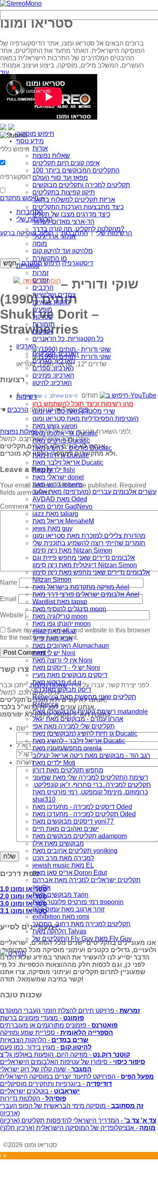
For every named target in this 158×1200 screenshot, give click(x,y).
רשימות (26, 396)
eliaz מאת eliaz (54, 630)
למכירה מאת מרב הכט (63, 858)
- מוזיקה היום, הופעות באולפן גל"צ (65, 1054)
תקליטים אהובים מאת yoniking (74, 850)
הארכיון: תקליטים (55, 353)
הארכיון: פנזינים (53, 375)
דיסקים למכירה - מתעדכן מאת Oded (82, 806)
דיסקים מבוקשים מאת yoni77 (73, 821)
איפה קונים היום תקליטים (66, 163)
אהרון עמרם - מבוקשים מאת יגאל (77, 718)
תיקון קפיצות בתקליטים (63, 192)
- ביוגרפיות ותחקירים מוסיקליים (56, 1083)
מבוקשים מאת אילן (58, 843)
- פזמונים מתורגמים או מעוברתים (58, 1025)
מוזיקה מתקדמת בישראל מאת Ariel (80, 587)
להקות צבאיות (51, 302)
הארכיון (26, 346)
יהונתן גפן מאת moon (61, 623)
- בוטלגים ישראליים (40, 1091)
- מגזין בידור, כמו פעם (46, 1047)
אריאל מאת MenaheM (63, 521)
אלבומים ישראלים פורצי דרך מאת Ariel (85, 594)
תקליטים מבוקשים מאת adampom (79, 836)
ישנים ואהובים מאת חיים (65, 828)
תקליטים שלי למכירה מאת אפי (73, 726)
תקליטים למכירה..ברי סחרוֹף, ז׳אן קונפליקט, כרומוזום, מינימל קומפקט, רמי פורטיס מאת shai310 (91, 792)
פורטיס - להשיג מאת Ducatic (72, 447)
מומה (39, 243)
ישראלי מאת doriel (58, 477)
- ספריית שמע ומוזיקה (56, 1032)
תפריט (16, 953)
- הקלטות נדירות (33, 1098)
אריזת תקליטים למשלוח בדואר (73, 199)
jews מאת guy (52, 528)
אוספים (42, 331)
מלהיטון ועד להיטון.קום (62, 250)
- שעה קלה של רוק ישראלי (46, 1069)
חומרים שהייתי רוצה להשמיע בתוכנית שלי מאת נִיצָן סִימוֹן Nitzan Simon (88, 547)
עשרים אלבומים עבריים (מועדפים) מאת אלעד (94, 491)
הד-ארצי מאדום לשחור (63, 221)
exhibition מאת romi (60, 916)
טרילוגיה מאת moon (60, 616)
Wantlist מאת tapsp (59, 601)
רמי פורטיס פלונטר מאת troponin (78, 901)
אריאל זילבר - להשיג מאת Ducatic (78, 740)
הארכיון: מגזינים (53, 360)
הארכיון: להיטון (52, 382)
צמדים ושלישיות (54, 294)
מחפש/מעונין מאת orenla (67, 748)
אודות (40, 148)
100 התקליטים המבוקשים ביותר (76, 170)
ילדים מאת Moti (53, 762)
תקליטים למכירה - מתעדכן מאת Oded (84, 814)
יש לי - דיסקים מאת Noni (66, 667)
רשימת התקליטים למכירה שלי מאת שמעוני (90, 777)
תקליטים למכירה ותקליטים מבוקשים (81, 184)
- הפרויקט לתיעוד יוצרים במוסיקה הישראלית (77, 1076)
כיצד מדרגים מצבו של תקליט (71, 214)
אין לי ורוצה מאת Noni (62, 660)
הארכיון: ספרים (53, 368)
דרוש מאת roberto (57, 484)
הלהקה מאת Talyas (59, 931)
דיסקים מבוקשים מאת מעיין (69, 674)
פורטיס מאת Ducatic (61, 440)
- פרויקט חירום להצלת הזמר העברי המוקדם (70, 1010)
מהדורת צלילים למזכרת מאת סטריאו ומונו (88, 535)
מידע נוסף (30, 141)
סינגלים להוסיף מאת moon (69, 608)
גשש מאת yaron (54, 425)
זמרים (40, 280)
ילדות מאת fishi (53, 469)
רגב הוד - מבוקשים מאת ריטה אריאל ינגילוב (91, 755)
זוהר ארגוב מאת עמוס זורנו (68, 909)
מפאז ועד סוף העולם (60, 177)
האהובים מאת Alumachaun (70, 645)
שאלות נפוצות (51, 155)
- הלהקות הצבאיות (44, 1039)
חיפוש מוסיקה (35, 133)
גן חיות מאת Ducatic (60, 455)
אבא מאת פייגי (52, 638)
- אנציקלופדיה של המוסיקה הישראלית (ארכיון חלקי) (78, 1127)
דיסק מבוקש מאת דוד (61, 689)
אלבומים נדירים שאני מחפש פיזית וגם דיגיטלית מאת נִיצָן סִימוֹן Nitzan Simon (84, 561)
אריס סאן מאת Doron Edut (69, 872)
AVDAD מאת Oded (59, 499)
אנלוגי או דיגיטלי (54, 236)
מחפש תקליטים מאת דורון (67, 770)
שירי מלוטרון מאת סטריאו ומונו (73, 411)
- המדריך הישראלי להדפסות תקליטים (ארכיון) (78, 1120)
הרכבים (42, 287)
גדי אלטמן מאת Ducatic (65, 433)
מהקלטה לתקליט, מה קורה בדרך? (78, 228)
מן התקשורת (49, 258)
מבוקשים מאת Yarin (60, 894)
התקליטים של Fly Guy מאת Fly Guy (82, 938)
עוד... (7, 72)
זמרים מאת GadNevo (62, 506)
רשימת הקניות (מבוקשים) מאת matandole (90, 711)
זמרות (40, 272)
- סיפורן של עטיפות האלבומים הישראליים (72, 1061)
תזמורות (43, 324)
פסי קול (42, 316)
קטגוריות (28, 265)
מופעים (42, 309)
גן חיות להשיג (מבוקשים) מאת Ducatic (84, 733)
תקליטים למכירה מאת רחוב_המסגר (81, 923)
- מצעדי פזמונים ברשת (42, 1017)
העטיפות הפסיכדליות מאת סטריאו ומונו (85, 418)
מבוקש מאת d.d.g (56, 682)
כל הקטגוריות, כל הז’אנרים (67, 338)
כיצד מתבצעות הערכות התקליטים (78, 206)
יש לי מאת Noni (53, 652)
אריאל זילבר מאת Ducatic (67, 462)
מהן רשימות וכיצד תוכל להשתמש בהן (82, 403)
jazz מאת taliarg (55, 513)
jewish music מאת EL (63, 865)
